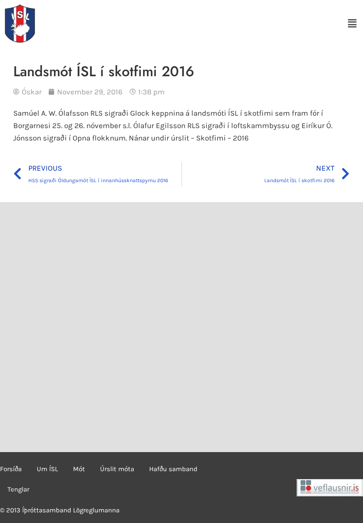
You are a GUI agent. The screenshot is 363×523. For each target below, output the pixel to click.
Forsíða (11, 469)
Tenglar (18, 489)
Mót (79, 469)
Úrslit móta (117, 469)
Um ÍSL (47, 469)
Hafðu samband (173, 469)
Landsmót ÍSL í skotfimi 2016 (103, 71)
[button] (352, 23)
